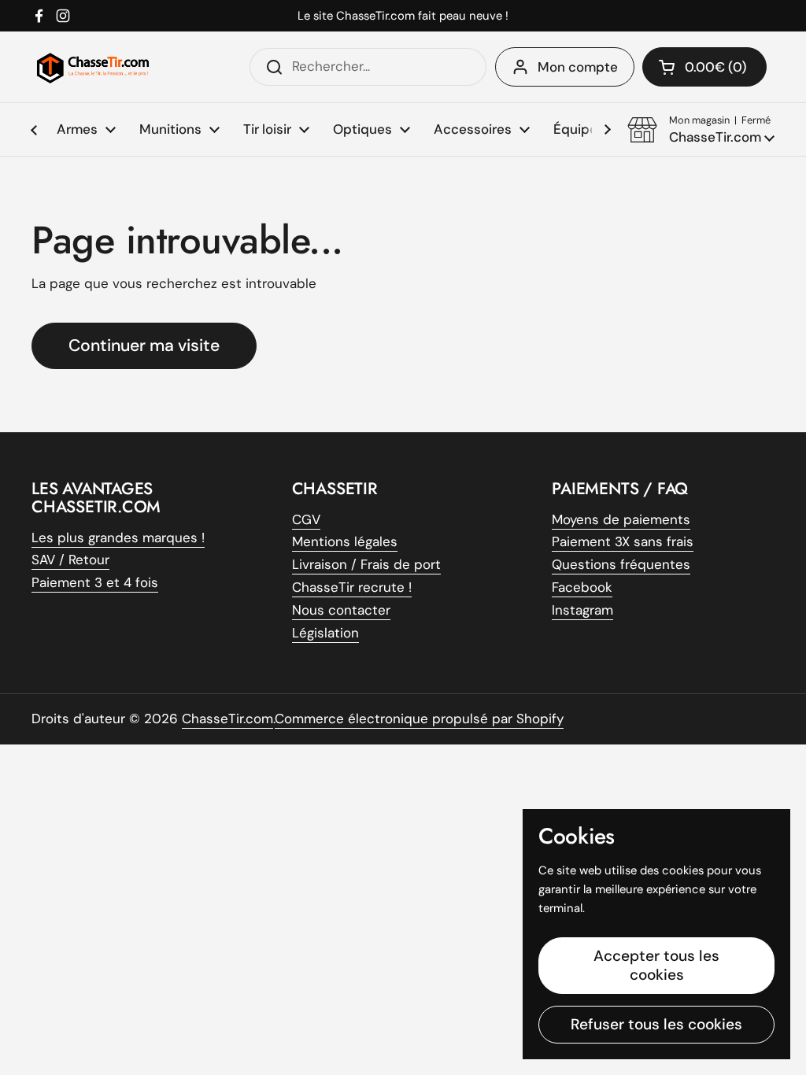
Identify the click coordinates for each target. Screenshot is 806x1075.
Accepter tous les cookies (656, 965)
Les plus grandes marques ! (118, 537)
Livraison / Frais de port (366, 564)
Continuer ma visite (144, 345)
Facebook (582, 587)
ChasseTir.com (227, 718)
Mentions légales (344, 541)
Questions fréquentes (621, 564)
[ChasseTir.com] (92, 67)
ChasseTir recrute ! (352, 587)
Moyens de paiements (621, 519)
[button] (701, 130)
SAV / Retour (70, 559)
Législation (325, 632)
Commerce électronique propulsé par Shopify (419, 718)
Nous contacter (341, 610)
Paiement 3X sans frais (622, 541)
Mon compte (578, 67)
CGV (306, 519)
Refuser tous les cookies (656, 1024)
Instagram (582, 610)
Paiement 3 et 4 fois (94, 582)
